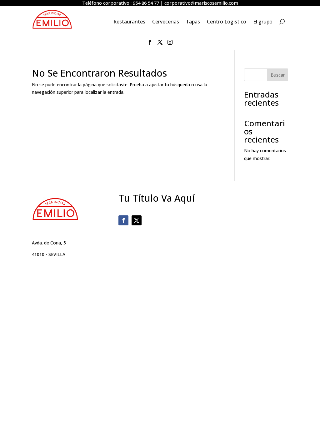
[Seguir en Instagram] (170, 42)
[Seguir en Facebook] (150, 42)
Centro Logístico (226, 22)
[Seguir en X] (160, 42)
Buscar (278, 75)
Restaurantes (129, 22)
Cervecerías (165, 22)
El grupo (262, 22)
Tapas (193, 22)
